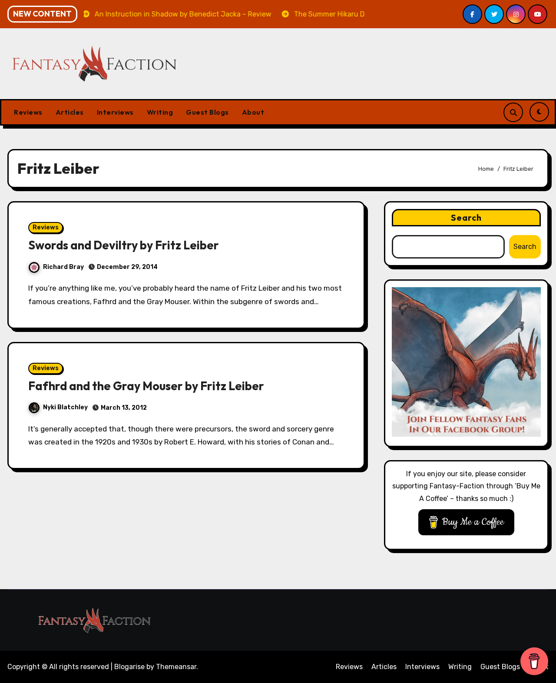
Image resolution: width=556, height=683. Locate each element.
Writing (160, 112)
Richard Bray (63, 267)
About (253, 112)
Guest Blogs (207, 112)
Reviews (28, 112)
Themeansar (176, 667)
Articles (70, 112)
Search (466, 217)
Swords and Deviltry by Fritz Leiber (123, 245)
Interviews (115, 112)
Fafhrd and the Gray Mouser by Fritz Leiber (146, 385)
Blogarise (129, 667)
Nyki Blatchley (65, 407)
